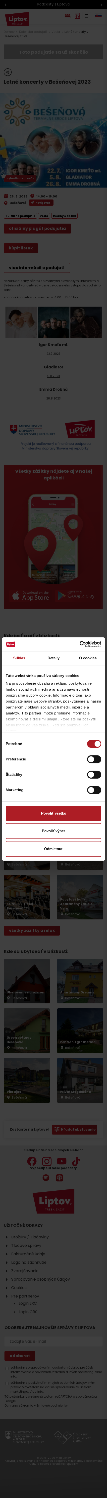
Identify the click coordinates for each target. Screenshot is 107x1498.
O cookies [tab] (88, 658)
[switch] (94, 759)
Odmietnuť (53, 849)
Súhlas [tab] (19, 658)
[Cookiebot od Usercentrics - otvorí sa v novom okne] (79, 644)
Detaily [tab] (54, 658)
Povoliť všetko (53, 813)
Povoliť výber (53, 831)
